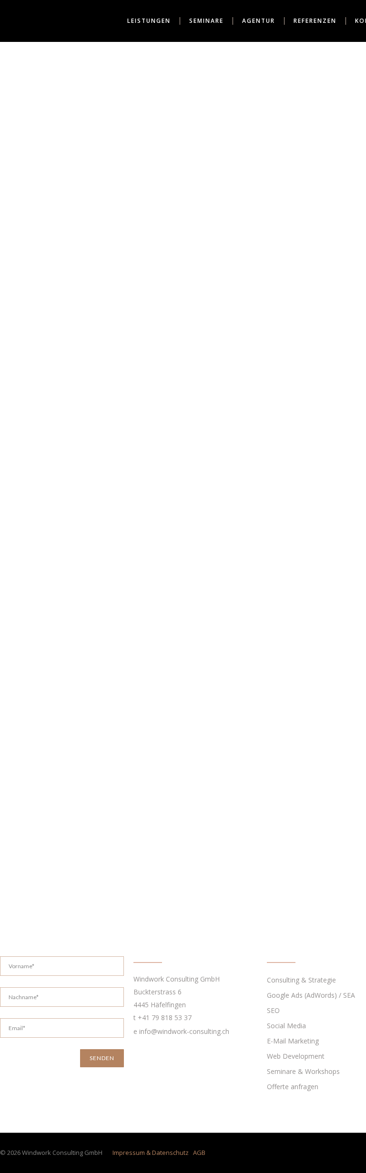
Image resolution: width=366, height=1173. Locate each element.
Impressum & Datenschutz (150, 1152)
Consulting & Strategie (301, 979)
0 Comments (44, 459)
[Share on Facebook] (2, 634)
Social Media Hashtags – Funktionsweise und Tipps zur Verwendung (76, 420)
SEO (273, 1010)
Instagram (80, 447)
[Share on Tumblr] (37, 634)
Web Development (296, 1056)
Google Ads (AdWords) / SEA (311, 995)
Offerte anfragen (292, 1086)
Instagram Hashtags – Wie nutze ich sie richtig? (83, 690)
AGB (199, 1152)
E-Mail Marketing (293, 1040)
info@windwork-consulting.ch (184, 1031)
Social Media (118, 447)
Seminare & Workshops (303, 1071)
